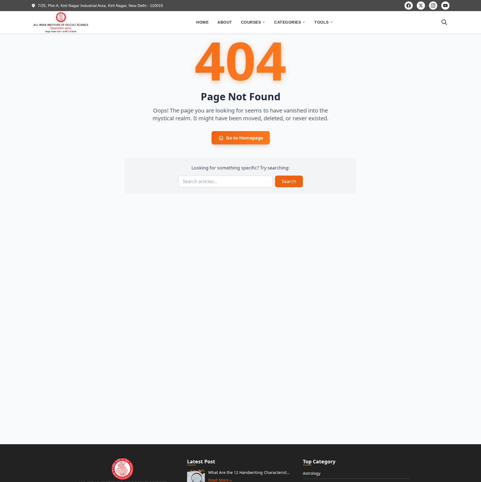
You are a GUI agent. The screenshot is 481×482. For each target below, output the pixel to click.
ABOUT (224, 22)
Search (289, 181)
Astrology (311, 473)
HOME (202, 22)
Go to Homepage (244, 138)
